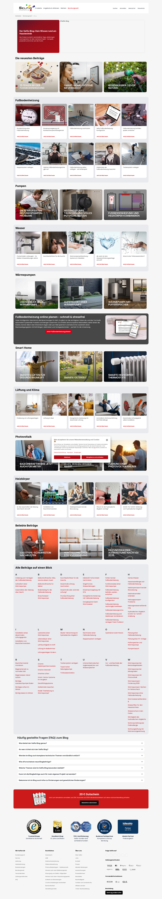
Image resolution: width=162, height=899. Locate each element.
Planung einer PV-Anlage (137, 639)
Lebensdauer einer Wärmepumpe (45, 640)
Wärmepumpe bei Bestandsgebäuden (135, 664)
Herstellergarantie (51, 889)
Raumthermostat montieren (21, 664)
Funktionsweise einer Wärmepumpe (113, 585)
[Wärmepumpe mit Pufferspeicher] (125, 293)
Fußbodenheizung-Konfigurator (112, 599)
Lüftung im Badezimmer (46, 649)
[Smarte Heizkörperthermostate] (125, 366)
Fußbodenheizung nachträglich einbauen (113, 605)
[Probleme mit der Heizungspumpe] (36, 204)
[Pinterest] (126, 855)
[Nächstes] (143, 77)
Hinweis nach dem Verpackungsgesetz (57, 876)
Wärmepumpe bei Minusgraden (134, 670)
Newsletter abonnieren (89, 803)
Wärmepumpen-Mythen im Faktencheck (137, 688)
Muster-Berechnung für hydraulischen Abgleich (69, 634)
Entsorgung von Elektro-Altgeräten (56, 873)
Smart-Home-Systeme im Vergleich (46, 678)
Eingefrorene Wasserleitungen (89, 585)
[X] (118, 855)
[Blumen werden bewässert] (125, 77)
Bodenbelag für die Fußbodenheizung (45, 591)
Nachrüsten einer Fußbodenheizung (89, 634)
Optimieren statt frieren (114, 633)
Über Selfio (78, 855)
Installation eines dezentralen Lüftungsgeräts (21, 635)
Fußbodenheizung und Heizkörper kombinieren (114, 615)
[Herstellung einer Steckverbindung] (81, 544)
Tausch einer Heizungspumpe (66, 668)
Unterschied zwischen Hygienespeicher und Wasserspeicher (91, 665)
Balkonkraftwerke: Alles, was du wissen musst (47, 579)
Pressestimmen (80, 873)
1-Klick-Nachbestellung (82, 889)
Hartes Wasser (133, 578)
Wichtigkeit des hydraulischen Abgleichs (137, 718)
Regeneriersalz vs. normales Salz (22, 670)
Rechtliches (49, 851)
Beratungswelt (19, 870)
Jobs (76, 858)
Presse (77, 864)
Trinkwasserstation (67, 673)
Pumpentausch (133, 649)
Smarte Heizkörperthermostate (47, 665)
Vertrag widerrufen (114, 893)
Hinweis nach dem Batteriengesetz (56, 870)
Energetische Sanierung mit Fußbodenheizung (91, 597)
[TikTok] (122, 855)
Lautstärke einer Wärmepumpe (44, 634)
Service (17, 858)
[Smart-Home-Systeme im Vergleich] (81, 77)
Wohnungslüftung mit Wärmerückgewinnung (136, 730)
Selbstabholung (20, 864)
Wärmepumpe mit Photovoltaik (135, 676)
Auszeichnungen (80, 870)
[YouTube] (110, 855)
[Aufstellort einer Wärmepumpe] (81, 293)
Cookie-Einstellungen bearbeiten (55, 882)
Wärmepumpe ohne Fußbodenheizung (135, 694)
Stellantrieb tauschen (46, 687)
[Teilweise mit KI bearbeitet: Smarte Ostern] (81, 366)
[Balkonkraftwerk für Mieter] (36, 455)
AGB (46, 858)
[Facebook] (107, 855)
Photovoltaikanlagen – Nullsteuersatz (56, 867)
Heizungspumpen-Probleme (134, 601)
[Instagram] (114, 855)
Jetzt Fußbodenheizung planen (58, 331)
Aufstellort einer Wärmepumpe (21, 585)
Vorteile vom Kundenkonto (83, 882)
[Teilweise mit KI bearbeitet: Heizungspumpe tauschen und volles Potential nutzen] (81, 204)
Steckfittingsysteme (45, 683)
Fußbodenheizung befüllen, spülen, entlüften (111, 592)
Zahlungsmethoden (21, 876)
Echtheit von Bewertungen (53, 879)
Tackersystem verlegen (69, 663)
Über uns (78, 851)
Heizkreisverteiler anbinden (134, 595)
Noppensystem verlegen (92, 639)
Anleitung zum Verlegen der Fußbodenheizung (24, 579)
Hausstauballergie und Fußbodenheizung (136, 583)
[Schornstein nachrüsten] (36, 544)
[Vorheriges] (19, 77)
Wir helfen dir (20, 851)
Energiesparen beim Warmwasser (90, 603)
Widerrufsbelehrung (51, 864)
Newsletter (78, 876)
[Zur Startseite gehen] (27, 8)
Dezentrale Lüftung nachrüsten (67, 585)
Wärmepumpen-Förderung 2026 (134, 682)
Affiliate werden (80, 886)
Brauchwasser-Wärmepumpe (43, 597)
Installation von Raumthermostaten (22, 642)
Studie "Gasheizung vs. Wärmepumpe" (46, 692)
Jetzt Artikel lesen (22, 136)
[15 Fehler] (36, 77)
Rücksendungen (20, 867)
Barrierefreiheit (50, 886)
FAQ (16, 879)
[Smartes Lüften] (36, 366)
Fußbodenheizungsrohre (114, 610)
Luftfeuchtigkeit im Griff (46, 645)
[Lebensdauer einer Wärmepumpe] (36, 293)
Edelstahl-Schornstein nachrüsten (91, 579)
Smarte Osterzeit (44, 670)
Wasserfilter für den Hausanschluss (135, 706)
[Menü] (17, 8)
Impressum (48, 855)
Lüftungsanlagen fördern (47, 652)
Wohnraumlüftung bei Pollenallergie (136, 724)
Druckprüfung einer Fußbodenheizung (67, 597)
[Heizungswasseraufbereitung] (125, 544)
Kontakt (77, 861)
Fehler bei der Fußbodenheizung (111, 579)
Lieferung (18, 861)
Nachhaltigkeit (79, 879)
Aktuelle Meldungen (81, 867)
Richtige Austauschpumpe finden (24, 682)
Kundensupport (20, 855)
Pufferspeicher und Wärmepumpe (135, 644)
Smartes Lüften (43, 673)
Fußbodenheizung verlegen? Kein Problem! (114, 621)
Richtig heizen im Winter (24, 693)
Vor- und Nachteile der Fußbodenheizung (113, 664)
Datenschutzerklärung (52, 861)
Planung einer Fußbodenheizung (134, 634)
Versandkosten (20, 873)
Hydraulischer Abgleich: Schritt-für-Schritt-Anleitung (136, 614)
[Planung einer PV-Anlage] (125, 455)
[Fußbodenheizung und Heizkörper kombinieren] (125, 204)
